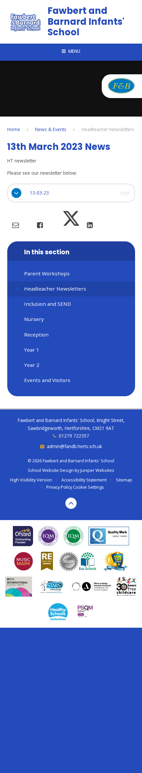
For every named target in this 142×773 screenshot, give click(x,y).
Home (13, 129)
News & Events (50, 129)
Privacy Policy (59, 487)
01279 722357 (74, 436)
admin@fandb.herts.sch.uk (74, 446)
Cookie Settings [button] (88, 487)
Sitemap (124, 480)
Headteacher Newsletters (108, 129)
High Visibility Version (31, 480)
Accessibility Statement (84, 480)
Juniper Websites (97, 470)
